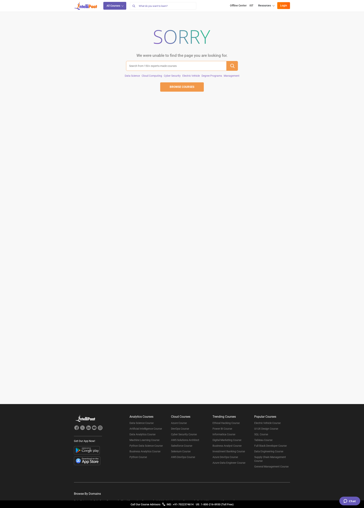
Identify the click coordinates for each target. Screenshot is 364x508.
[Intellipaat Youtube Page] (94, 428)
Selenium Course (181, 451)
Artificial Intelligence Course (145, 428)
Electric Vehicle (191, 75)
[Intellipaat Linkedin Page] (88, 428)
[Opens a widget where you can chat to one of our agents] (349, 501)
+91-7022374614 (183, 504)
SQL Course (261, 434)
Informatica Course (224, 434)
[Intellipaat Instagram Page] (100, 428)
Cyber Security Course (184, 434)
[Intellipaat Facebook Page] (76, 428)
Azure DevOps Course (225, 457)
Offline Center (238, 5)
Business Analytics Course (144, 451)
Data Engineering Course (268, 451)
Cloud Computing (152, 75)
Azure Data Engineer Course (229, 462)
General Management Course (271, 466)
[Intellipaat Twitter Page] (82, 428)
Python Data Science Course (146, 445)
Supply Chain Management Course (270, 459)
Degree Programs (212, 75)
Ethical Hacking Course (226, 423)
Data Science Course (141, 423)
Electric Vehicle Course (267, 423)
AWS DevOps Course (183, 457)
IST (251, 5)
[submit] (232, 66)
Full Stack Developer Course (270, 445)
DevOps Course (180, 428)
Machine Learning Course (144, 440)
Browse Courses (182, 87)
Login (283, 5)
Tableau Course (263, 440)
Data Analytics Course (142, 434)
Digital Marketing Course (227, 440)
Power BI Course (222, 428)
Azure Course (179, 423)
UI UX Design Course (266, 428)
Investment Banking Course (229, 451)
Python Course (138, 457)
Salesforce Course (181, 445)
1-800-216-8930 (211, 504)
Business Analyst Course (227, 445)
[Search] (133, 6)
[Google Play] (87, 450)
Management (231, 75)
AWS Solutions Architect (185, 440)
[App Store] (87, 460)
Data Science (132, 75)
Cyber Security (172, 75)
